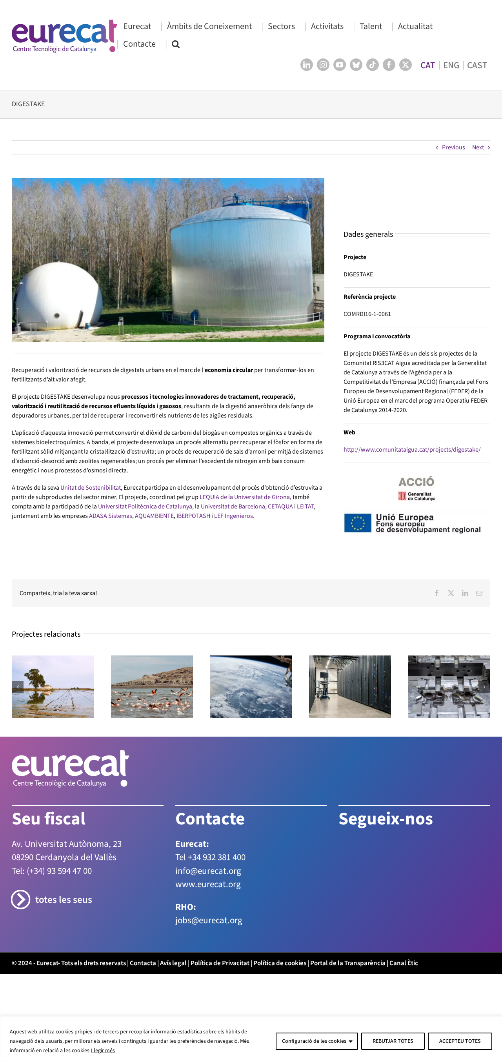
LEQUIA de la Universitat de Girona (245, 497)
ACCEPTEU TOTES (460, 1041)
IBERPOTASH (193, 516)
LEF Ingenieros (233, 516)
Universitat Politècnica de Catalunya (145, 506)
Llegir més (103, 1051)
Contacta (143, 943)
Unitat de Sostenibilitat (90, 487)
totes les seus (63, 880)
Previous (453, 147)
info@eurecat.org (208, 851)
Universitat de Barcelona (233, 506)
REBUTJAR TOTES (393, 1041)
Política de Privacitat (220, 943)
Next (478, 147)
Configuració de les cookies (314, 1041)
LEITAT (305, 506)
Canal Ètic (403, 943)
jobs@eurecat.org (208, 901)
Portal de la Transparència (348, 943)
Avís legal (173, 943)
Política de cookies (279, 943)
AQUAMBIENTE (154, 516)
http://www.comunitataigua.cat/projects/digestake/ (412, 413)
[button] (176, 43)
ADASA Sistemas (110, 516)
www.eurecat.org (208, 865)
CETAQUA (280, 506)
